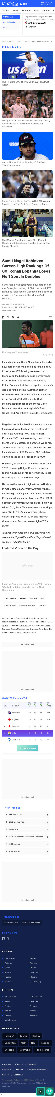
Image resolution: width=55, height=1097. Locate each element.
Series (33, 958)
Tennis (5, 10)
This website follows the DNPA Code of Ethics (22, 1080)
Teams (8, 977)
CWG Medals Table (17, 822)
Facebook (24, 625)
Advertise (6, 1064)
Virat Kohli (13, 829)
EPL (6, 27)
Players (33, 977)
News (16, 10)
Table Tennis (42, 1050)
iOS (35, 632)
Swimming (25, 1050)
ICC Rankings (14, 844)
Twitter (47, 625)
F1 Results (39, 622)
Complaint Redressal (36, 1070)
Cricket (19, 618)
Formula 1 (9, 1036)
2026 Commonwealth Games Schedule (26, 837)
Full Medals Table (27, 748)
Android (26, 632)
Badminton (10, 1043)
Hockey (36, 1036)
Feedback (32, 1064)
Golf (23, 1043)
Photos (46, 10)
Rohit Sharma (14, 851)
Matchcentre (10, 1020)
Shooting (9, 1050)
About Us (19, 1064)
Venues (8, 981)
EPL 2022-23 (36, 996)
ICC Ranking (35, 981)
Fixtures (8, 963)
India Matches (10, 22)
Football (27, 618)
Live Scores (10, 958)
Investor (19, 1070)
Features (26, 10)
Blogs (37, 10)
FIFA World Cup (15, 814)
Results (33, 963)
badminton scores (25, 622)
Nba (33, 1043)
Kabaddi (45, 1043)
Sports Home (7, 41)
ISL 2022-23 (10, 996)
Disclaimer (6, 1070)
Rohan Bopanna (27, 605)
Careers (5, 1075)
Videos (8, 972)
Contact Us (18, 1075)
